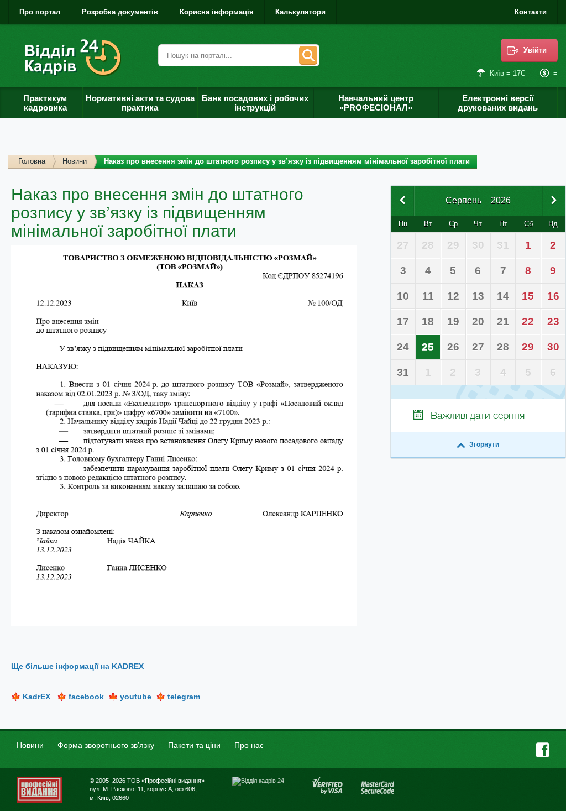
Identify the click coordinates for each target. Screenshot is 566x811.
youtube (135, 696)
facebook (86, 696)
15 (528, 296)
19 (453, 321)
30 (553, 347)
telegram (183, 696)
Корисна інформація (217, 12)
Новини (74, 161)
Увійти (535, 50)
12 (453, 296)
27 (478, 347)
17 (403, 321)
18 (428, 321)
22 (528, 321)
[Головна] (75, 58)
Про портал (39, 12)
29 (528, 347)
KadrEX (36, 696)
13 (478, 296)
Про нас (249, 745)
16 (553, 296)
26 (453, 347)
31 (403, 372)
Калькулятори (300, 12)
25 (428, 347)
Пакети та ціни (194, 745)
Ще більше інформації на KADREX (77, 666)
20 (478, 321)
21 (503, 321)
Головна (31, 161)
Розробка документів (120, 12)
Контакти (531, 12)
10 (403, 296)
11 (428, 296)
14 (503, 296)
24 (403, 347)
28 (503, 347)
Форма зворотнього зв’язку (105, 745)
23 (553, 321)
